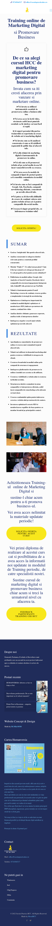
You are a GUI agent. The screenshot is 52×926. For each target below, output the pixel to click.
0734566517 (17, 2)
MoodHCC (32, 916)
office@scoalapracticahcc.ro (36, 2)
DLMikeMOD (16, 726)
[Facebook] (26, 920)
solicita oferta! (26, 228)
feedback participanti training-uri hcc (26, 614)
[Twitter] (30, 920)
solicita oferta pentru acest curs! (26, 533)
